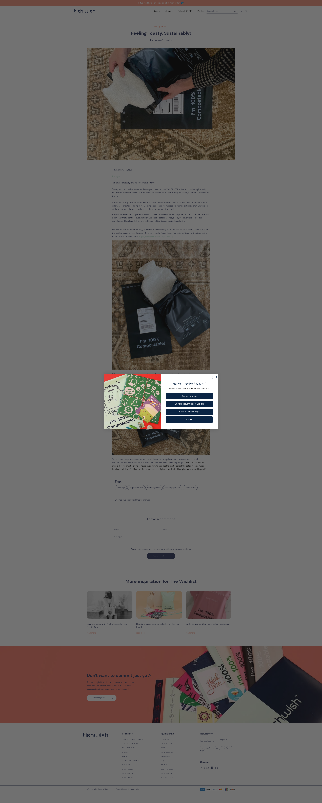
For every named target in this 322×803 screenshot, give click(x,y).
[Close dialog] (214, 377)
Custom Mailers (189, 396)
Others (189, 419)
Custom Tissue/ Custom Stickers (189, 404)
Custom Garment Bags (189, 412)
